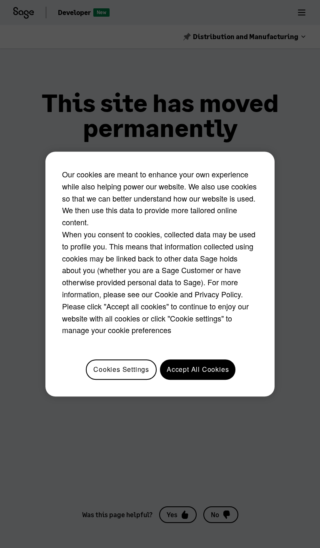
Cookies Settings (121, 369)
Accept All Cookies (198, 369)
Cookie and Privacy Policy (198, 294)
